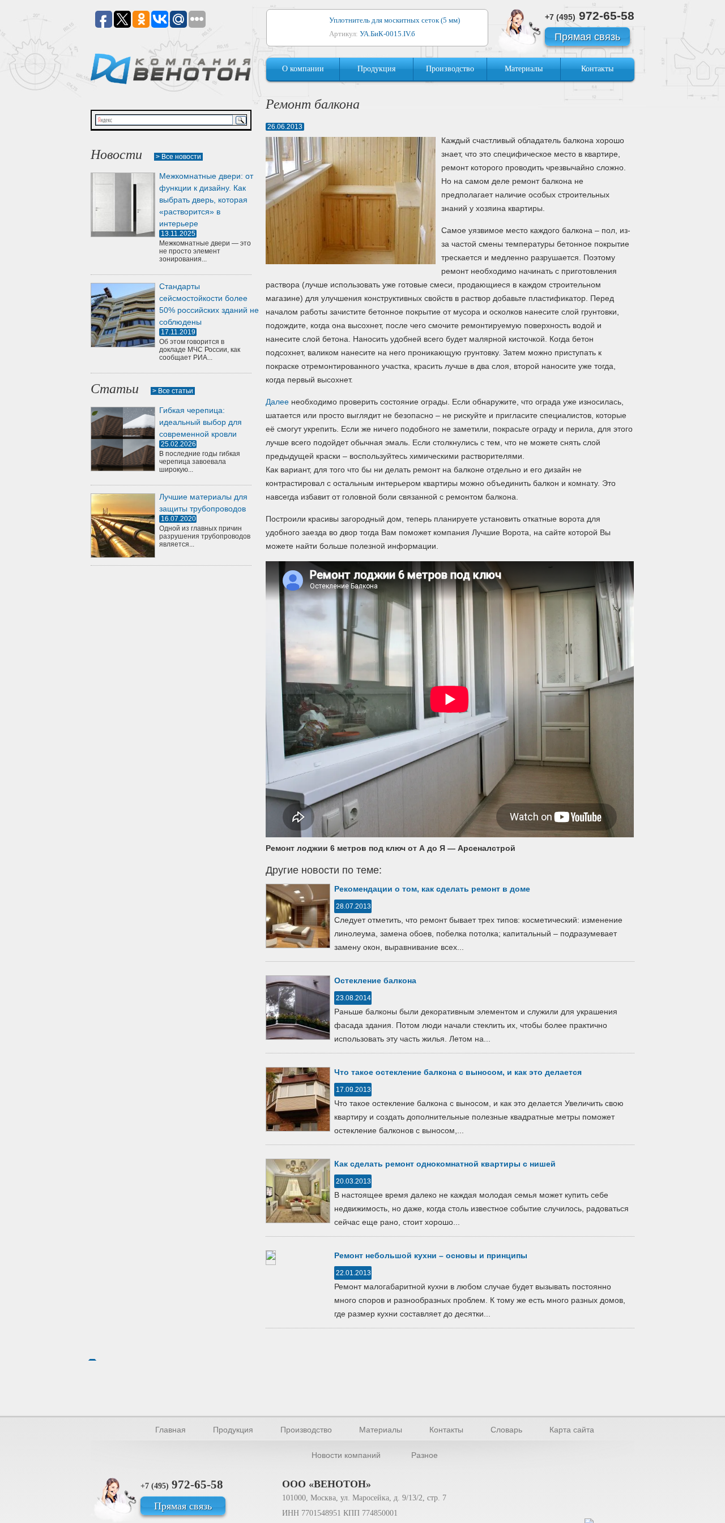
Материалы (524, 68)
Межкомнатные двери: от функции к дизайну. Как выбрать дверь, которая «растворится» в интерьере (206, 199)
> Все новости (178, 157)
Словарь (506, 1429)
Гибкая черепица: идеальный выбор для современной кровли (200, 422)
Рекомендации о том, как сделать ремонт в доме (432, 888)
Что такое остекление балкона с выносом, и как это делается (458, 1072)
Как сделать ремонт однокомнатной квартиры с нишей (445, 1163)
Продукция (376, 68)
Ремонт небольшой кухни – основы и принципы (430, 1255)
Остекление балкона (375, 980)
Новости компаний (346, 1455)
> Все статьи (172, 391)
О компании (303, 68)
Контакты (597, 68)
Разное (424, 1455)
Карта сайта (571, 1429)
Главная (170, 1429)
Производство (450, 68)
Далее (277, 401)
